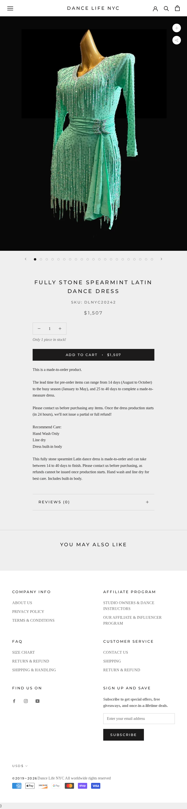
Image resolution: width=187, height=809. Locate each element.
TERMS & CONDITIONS (33, 620)
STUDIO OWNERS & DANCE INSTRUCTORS (128, 606)
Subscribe (123, 735)
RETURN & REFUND (30, 661)
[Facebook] (14, 701)
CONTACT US (115, 652)
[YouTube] (37, 701)
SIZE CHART (23, 652)
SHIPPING (112, 661)
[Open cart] (177, 8)
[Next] (161, 259)
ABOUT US (22, 603)
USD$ (18, 766)
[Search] (166, 8)
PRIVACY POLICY (28, 611)
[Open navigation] (10, 8)
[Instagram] (26, 701)
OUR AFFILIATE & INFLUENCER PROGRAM (132, 620)
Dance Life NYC (50, 778)
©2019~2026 (24, 778)
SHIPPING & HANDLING (34, 670)
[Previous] (25, 259)
